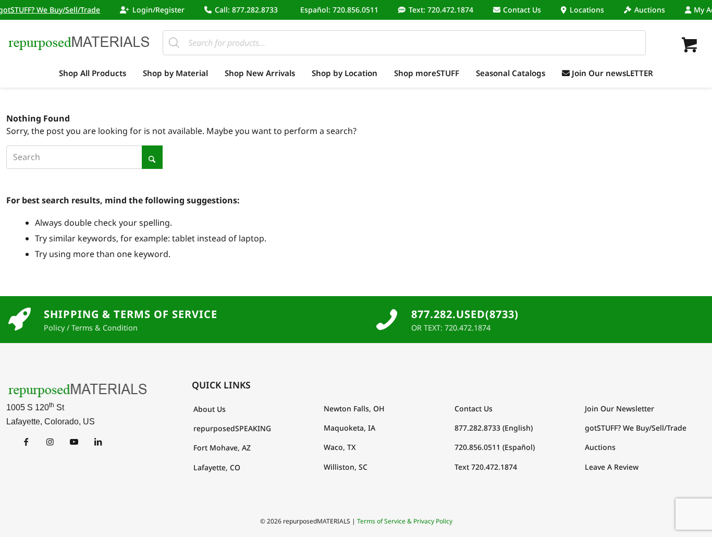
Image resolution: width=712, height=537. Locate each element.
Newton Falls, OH (354, 408)
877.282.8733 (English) (494, 428)
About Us (209, 409)
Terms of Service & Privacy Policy (404, 521)
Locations (587, 10)
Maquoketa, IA (349, 428)
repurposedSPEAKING (232, 428)
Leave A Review (612, 467)
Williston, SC (345, 467)
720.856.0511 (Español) (495, 447)
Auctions (649, 10)
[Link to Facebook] (25, 441)
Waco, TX (340, 447)
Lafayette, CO (216, 467)
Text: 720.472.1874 (441, 10)
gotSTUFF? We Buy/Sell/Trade (635, 428)
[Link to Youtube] (73, 441)
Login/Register (158, 10)
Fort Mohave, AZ (222, 448)
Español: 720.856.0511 (339, 10)
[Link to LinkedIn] (97, 441)
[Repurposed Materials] (79, 42)
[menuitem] (152, 10)
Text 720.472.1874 (486, 467)
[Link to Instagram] (49, 441)
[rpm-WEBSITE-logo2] (78, 390)
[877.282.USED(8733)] (387, 320)
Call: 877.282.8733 (246, 10)
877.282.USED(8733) (465, 314)
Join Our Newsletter (619, 408)
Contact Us (522, 10)
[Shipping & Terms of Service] (19, 320)
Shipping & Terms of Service (130, 314)
